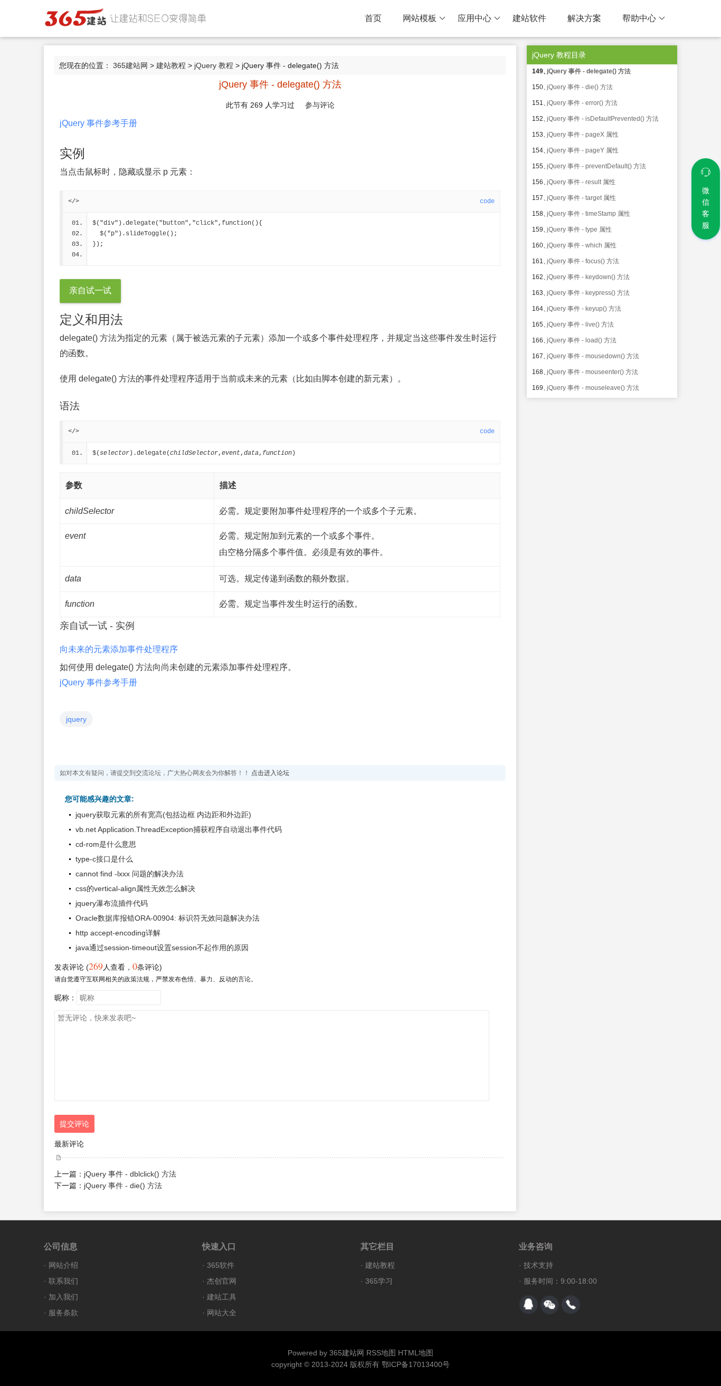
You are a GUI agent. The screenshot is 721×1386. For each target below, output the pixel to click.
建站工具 (221, 1297)
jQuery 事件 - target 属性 (581, 198)
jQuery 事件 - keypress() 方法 (588, 293)
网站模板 (420, 18)
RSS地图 (381, 1353)
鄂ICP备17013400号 (416, 1364)
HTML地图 (415, 1353)
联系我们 (63, 1281)
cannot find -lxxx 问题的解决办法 (129, 873)
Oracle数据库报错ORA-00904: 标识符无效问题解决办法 (167, 918)
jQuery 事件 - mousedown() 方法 (593, 356)
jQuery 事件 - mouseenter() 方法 (592, 372)
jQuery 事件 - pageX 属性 (583, 134)
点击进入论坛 (270, 773)
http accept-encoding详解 (117, 933)
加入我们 (63, 1297)
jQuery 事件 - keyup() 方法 (584, 308)
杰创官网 (221, 1281)
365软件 (220, 1265)
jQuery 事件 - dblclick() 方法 (130, 1174)
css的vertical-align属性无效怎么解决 (135, 888)
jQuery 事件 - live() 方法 (580, 324)
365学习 (379, 1281)
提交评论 (74, 1124)
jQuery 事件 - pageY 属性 (583, 150)
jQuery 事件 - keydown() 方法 (588, 277)
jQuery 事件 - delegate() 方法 (589, 71)
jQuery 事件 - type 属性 (579, 229)
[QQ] (528, 1304)
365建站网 (130, 65)
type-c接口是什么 (104, 859)
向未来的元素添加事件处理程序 (119, 649)
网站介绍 (63, 1265)
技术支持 (538, 1265)
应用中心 (474, 18)
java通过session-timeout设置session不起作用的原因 (162, 947)
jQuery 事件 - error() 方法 (582, 103)
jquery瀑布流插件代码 (111, 903)
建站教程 (171, 65)
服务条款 (63, 1312)
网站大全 (221, 1312)
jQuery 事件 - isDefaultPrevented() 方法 (603, 118)
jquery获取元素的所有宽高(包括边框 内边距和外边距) (163, 814)
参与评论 (320, 105)
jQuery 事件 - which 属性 (581, 245)
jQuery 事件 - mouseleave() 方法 (593, 387)
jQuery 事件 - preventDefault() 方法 (596, 166)
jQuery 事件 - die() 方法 (123, 1185)
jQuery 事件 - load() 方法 (581, 340)
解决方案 (584, 18)
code (487, 201)
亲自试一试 (90, 290)
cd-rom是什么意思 (105, 844)
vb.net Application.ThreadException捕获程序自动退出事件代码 (178, 829)
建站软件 (529, 18)
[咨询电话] (570, 1304)
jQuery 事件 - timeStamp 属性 (588, 213)
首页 (373, 18)
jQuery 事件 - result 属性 (581, 182)
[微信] (549, 1304)
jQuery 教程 (213, 65)
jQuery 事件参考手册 (98, 123)
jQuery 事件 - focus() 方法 (583, 261)
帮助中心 (639, 18)
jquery (76, 719)
